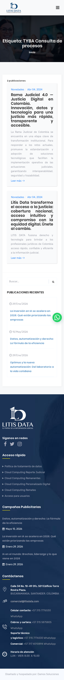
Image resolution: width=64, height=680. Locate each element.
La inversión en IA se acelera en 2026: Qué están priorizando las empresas (30, 315)
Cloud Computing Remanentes (22, 478)
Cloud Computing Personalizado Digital (27, 484)
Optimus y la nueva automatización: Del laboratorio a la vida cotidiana (32, 367)
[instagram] (20, 444)
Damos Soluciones (48, 674)
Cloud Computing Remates (20, 490)
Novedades (17, 89)
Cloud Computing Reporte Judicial (25, 472)
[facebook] (5, 444)
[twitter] (12, 444)
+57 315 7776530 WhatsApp (39, 637)
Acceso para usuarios (17, 495)
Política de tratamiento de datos (23, 466)
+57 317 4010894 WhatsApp (39, 643)
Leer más (16, 180)
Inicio (32, 52)
